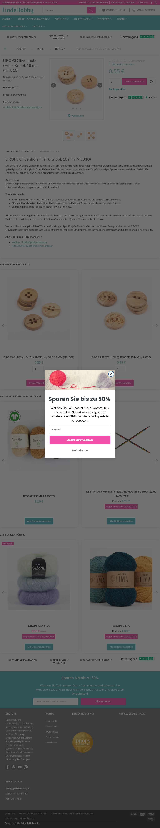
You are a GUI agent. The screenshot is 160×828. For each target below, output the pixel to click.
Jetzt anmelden (80, 440)
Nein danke (80, 450)
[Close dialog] (111, 374)
